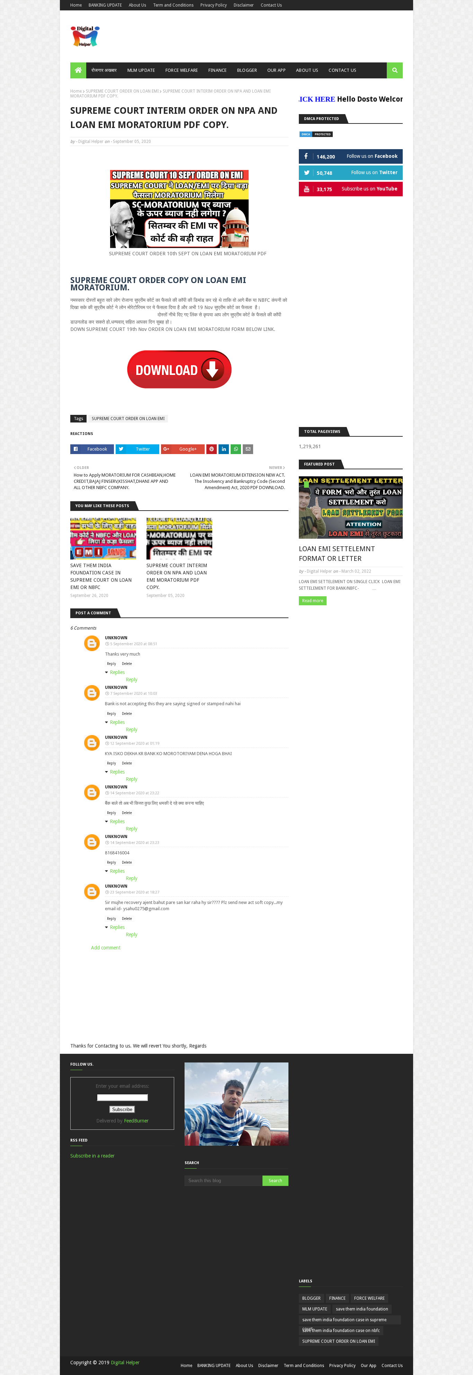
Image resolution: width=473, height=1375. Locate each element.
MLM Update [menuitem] (141, 70)
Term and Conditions (173, 5)
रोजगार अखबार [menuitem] (104, 70)
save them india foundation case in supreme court (344, 1320)
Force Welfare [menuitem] (182, 70)
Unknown (116, 637)
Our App (368, 1365)
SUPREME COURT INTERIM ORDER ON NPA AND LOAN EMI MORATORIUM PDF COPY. (176, 576)
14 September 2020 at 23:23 (134, 842)
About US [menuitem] (307, 70)
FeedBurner (136, 1121)
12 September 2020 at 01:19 (134, 743)
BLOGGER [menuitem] (247, 70)
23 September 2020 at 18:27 (134, 892)
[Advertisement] (351, 312)
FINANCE (337, 1298)
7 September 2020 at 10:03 (133, 693)
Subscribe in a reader (92, 1156)
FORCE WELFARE (369, 1298)
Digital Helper (91, 141)
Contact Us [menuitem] (342, 70)
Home (76, 5)
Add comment (106, 947)
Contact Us (271, 5)
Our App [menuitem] (276, 70)
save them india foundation (362, 1309)
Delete (127, 664)
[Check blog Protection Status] (316, 136)
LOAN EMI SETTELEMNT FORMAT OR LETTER (337, 554)
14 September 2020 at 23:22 (134, 793)
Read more (312, 600)
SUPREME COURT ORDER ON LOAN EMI (122, 91)
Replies (117, 672)
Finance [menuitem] (217, 70)
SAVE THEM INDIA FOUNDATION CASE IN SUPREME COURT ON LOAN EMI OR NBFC (101, 576)
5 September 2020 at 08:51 (133, 644)
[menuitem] (78, 70)
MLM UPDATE (314, 1309)
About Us (137, 5)
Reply (111, 664)
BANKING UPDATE (105, 5)
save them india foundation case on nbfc (341, 1330)
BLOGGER (311, 1298)
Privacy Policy (213, 5)
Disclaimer (244, 5)
